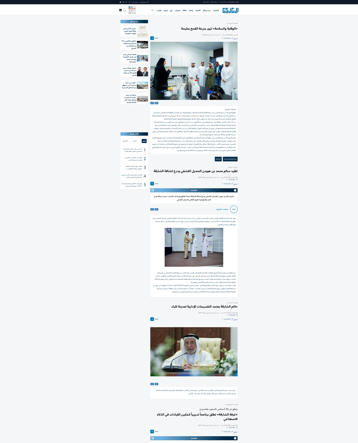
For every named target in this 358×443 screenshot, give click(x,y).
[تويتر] (126, 2)
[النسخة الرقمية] (132, 10)
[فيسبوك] (129, 2)
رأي (171, 10)
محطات (230, 167)
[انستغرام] (123, 2)
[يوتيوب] (120, 2)
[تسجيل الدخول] (147, 2)
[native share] (152, 38)
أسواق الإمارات (229, 404)
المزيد (159, 10)
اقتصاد (198, 10)
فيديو (166, 10)
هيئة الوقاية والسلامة (230, 159)
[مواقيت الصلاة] (120, 10)
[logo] (231, 10)
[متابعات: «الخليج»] (234, 209)
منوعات (177, 10)
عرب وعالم (207, 10)
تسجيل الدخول (143, 2)
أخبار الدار (229, 23)
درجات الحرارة (206, 2)
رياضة (191, 10)
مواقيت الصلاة (214, 2)
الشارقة (218, 159)
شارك (156, 38)
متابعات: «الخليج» (222, 209)
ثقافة (185, 10)
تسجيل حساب (135, 2)
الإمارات (216, 10)
